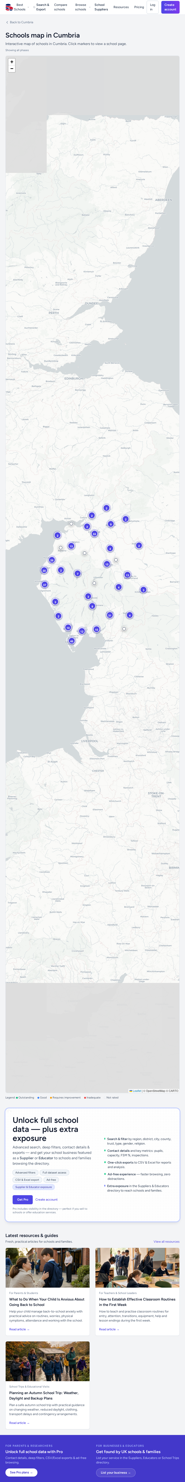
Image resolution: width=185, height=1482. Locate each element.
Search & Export (42, 7)
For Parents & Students (23, 1293)
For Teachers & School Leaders (118, 1293)
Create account (170, 7)
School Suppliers (101, 7)
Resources (121, 7)
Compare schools (60, 7)
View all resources (167, 1242)
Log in (152, 7)
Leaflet (136, 1091)
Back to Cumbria (21, 22)
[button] (71, 523)
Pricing (139, 7)
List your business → (116, 1473)
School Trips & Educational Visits (29, 1386)
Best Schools (19, 7)
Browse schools (80, 7)
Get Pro (22, 1200)
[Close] (73, 1457)
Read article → (19, 1329)
